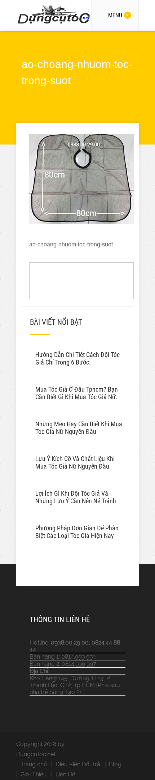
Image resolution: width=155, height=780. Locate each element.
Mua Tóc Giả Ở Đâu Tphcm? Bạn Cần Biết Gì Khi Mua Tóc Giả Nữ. (76, 393)
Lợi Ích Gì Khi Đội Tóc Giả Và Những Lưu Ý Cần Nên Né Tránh (75, 497)
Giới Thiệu (34, 774)
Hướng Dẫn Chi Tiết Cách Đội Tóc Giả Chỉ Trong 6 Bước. (77, 358)
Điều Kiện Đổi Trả (78, 764)
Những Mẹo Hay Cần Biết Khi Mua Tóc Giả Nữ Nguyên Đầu (78, 427)
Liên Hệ (65, 774)
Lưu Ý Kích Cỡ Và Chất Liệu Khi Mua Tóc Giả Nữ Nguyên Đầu (75, 462)
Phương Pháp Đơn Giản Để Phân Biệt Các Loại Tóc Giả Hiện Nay (77, 531)
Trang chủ (34, 764)
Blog (115, 764)
